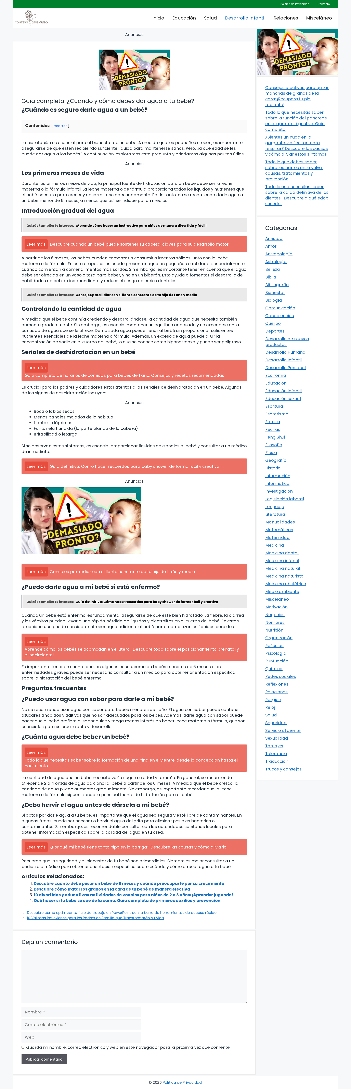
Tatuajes (274, 746)
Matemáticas (279, 530)
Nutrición (274, 630)
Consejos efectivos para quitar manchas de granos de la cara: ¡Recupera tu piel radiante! (297, 96)
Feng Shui (275, 437)
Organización (278, 638)
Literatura (275, 514)
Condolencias (279, 316)
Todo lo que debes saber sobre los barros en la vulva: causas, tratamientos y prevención (294, 170)
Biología (273, 300)
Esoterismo (276, 414)
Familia (272, 422)
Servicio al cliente (283, 730)
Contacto (323, 4)
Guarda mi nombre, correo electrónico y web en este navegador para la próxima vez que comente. (128, 1047)
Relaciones (286, 18)
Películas (274, 645)
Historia (273, 468)
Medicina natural (282, 568)
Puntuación (276, 661)
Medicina (274, 545)
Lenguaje (274, 506)
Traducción (276, 761)
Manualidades (280, 522)
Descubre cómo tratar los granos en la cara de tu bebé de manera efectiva (112, 889)
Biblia (270, 277)
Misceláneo (319, 18)
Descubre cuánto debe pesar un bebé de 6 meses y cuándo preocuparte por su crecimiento (129, 883)
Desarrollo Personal (285, 368)
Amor (270, 246)
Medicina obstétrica (285, 584)
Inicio (158, 18)
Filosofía (273, 445)
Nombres (275, 622)
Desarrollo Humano (285, 352)
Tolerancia (276, 753)
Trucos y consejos (283, 769)
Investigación (279, 491)
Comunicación (280, 308)
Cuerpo (273, 323)
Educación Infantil (283, 391)
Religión (273, 699)
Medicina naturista (284, 576)
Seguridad (276, 723)
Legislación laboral (284, 499)
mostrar (60, 126)
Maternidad (277, 537)
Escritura (274, 406)
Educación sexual (283, 398)
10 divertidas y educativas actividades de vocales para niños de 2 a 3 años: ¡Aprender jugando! (133, 895)
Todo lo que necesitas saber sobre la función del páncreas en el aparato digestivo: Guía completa (296, 120)
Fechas (272, 429)
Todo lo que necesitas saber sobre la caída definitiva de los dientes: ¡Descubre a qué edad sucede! (297, 195)
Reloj (270, 707)
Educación (184, 18)
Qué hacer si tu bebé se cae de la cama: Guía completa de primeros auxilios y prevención (127, 900)
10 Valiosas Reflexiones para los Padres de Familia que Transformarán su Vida (95, 918)
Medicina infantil (282, 560)
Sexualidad (276, 738)
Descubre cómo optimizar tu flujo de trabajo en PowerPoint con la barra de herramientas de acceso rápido (122, 912)
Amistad (274, 238)
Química (274, 669)
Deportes (275, 331)
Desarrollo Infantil (245, 18)
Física (271, 452)
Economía (275, 375)
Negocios (275, 615)
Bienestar (275, 292)
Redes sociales (280, 676)
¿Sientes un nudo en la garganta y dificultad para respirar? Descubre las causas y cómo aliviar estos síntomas (296, 145)
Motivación (276, 607)
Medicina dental (282, 553)
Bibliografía (277, 285)
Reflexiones (276, 684)
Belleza (272, 269)
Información (277, 476)
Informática (277, 483)
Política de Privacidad (295, 4)
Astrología (276, 261)
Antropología (278, 254)
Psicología (275, 653)
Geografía (276, 460)
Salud (210, 18)
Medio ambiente (282, 591)
